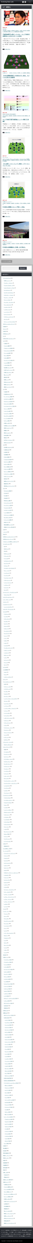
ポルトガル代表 (8, 1070)
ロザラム (6, 739)
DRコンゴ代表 (8, 1085)
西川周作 (6, 31)
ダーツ (4, 679)
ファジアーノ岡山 (8, 413)
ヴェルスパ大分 (7, 507)
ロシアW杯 (6, 1143)
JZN (4, 529)
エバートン (6, 756)
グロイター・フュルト (8, 295)
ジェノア (6, 635)
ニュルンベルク (7, 307)
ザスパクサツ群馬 (8, 403)
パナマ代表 (6, 996)
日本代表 (4, 28)
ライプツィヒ (7, 838)
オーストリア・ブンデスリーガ (9, 592)
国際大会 (5, 1012)
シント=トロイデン (8, 606)
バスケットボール (8, 676)
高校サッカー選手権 (7, 1179)
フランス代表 (7, 1063)
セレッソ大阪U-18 (8, 1196)
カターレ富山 (7, 464)
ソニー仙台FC (7, 512)
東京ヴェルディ (7, 432)
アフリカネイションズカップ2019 (11, 1083)
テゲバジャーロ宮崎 (8, 515)
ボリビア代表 (7, 1141)
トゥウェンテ (7, 573)
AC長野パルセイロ (8, 447)
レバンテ (6, 906)
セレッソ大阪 (7, 408)
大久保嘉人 (17, 203)
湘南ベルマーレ (7, 384)
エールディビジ (6, 544)
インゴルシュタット (8, 800)
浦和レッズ (6, 379)
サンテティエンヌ (8, 921)
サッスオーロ (7, 631)
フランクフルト (7, 824)
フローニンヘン (7, 580)
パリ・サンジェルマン (8, 933)
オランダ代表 (7, 1032)
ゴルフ (5, 672)
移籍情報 (5, 1162)
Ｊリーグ (6, 157)
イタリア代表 (7, 1020)
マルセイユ (6, 938)
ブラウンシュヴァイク (8, 316)
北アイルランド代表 (8, 1003)
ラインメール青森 (8, 519)
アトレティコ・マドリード (9, 853)
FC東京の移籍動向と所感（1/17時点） (14, 247)
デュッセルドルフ (8, 304)
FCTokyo (15, 72)
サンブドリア (7, 633)
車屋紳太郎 (16, 31)
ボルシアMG (6, 834)
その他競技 (5, 669)
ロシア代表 (7, 1073)
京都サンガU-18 (7, 1199)
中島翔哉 (4, 30)
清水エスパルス (7, 382)
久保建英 (24, 72)
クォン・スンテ (6, 158)
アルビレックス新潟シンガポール (10, 541)
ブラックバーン (7, 722)
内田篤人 (17, 30)
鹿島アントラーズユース (9, 1223)
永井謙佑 (26, 243)
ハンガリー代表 (8, 1058)
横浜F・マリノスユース (9, 1213)
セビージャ (6, 867)
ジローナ (6, 865)
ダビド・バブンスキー (14, 158)
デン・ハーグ (7, 570)
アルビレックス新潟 (8, 348)
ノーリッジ (6, 705)
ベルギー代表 (7, 1066)
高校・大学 (5, 1172)
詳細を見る (7, 49)
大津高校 (6, 1203)
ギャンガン (6, 918)
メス (5, 940)
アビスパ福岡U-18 (8, 1186)
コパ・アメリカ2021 (8, 1116)
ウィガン (6, 691)
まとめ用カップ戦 (7, 848)
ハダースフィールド (8, 718)
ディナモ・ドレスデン (8, 302)
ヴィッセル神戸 (7, 353)
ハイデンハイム (7, 309)
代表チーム (5, 957)
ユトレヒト (6, 587)
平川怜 (21, 203)
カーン (5, 916)
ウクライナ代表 (8, 1027)
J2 (3, 389)
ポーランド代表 (8, 1068)
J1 (6, 72)
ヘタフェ (6, 884)
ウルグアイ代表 (8, 1121)
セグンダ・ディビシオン (8, 609)
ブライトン (6, 720)
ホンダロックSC (7, 517)
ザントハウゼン (7, 299)
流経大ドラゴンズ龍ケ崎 (9, 527)
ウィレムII (6, 558)
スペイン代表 (7, 1044)
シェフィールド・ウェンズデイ (10, 698)
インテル (6, 616)
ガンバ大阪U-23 (7, 466)
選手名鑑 (5, 1167)
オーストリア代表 (8, 1029)
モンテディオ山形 (8, 415)
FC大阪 (5, 495)
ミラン (5, 657)
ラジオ (4, 908)
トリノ (5, 638)
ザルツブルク (7, 594)
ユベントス (6, 660)
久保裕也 (9, 30)
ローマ (5, 664)
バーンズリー (7, 715)
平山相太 (17, 243)
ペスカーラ (6, 652)
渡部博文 (17, 159)
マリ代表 (7, 1109)
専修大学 (6, 1177)
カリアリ (6, 623)
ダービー (6, 701)
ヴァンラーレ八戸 (8, 502)
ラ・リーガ (5, 851)
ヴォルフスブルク (8, 802)
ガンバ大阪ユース (8, 1191)
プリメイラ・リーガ (7, 742)
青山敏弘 (21, 31)
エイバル (6, 860)
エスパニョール (7, 863)
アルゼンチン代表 (8, 1119)
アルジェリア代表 (8, 1087)
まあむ (4, 843)
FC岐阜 (5, 391)
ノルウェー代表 (7, 993)
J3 (3, 444)
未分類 (4, 1150)
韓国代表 (6, 1008)
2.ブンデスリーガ (7, 278)
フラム (5, 725)
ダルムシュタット (8, 812)
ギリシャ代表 (7, 976)
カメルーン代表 (8, 1095)
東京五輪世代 (13, 114)
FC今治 (5, 493)
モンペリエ (6, 945)
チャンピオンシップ (7, 681)
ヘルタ (5, 829)
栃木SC (5, 478)
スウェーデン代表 (8, 1039)
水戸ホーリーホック (8, 440)
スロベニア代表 (7, 988)
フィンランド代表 (8, 1061)
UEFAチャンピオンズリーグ (9, 536)
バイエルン (6, 817)
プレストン (6, 730)
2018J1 (10, 72)
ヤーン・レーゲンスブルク (9, 321)
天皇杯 (4, 1145)
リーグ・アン (6, 911)
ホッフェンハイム (8, 831)
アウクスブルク (7, 797)
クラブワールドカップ (8, 597)
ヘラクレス (6, 585)
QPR (5, 684)
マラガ (5, 887)
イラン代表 (6, 966)
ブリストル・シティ (8, 727)
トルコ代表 (7, 1056)
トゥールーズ (7, 925)
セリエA (5, 611)
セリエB (5, 667)
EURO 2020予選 (7, 1078)
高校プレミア (6, 1182)
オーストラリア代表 (8, 969)
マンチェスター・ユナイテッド (10, 783)
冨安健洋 (10, 115)
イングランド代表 (8, 1022)
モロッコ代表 (7, 1111)
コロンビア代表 (8, 1126)
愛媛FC (5, 430)
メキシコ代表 (7, 1000)
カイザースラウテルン (8, 292)
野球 (4, 1170)
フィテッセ (6, 575)
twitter (23, 2)
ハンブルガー (7, 819)
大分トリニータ (7, 476)
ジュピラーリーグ (7, 604)
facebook (25, 2)
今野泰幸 (13, 30)
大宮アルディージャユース (9, 1201)
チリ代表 (7, 1128)
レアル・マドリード (8, 901)
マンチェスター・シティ (9, 780)
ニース (5, 930)
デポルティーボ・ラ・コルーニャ (11, 872)
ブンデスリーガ (6, 795)
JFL (4, 488)
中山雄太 (6, 115)
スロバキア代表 (8, 1046)
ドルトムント (7, 814)
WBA (5, 749)
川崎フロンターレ (8, 372)
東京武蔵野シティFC (8, 524)
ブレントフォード (8, 732)
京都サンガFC (7, 423)
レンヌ (5, 952)
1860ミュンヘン (7, 280)
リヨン (5, 950)
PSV (5, 551)
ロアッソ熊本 (7, 420)
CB (3, 115)
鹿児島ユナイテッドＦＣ (9, 486)
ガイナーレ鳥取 (7, 461)
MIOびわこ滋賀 (7, 500)
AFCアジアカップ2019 (9, 1015)
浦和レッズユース (8, 1215)
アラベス (6, 855)
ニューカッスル (7, 703)
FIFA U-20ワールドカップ (8, 338)
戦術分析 (6, 846)
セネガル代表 (7, 1102)
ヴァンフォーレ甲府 (8, 350)
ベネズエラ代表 (8, 1136)
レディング (6, 737)
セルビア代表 (7, 991)
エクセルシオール (8, 560)
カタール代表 (7, 971)
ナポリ (5, 640)
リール (5, 947)
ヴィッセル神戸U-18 (8, 1189)
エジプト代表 (7, 1090)
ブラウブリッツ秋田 (8, 473)
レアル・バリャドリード (9, 896)
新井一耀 (4, 159)
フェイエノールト (8, 577)
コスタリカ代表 (7, 979)
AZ (4, 546)
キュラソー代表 (7, 974)
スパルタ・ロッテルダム (9, 568)
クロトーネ (6, 628)
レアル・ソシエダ (8, 894)
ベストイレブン (22, 158)
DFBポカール (6, 333)
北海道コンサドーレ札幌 (9, 425)
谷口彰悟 (21, 159)
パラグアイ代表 (8, 1131)
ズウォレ (6, 565)
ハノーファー (7, 312)
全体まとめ (5, 1010)
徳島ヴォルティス (8, 428)
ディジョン (6, 923)
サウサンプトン (7, 761)
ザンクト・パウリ (8, 297)
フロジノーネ (7, 650)
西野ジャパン (11, 31)
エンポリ (6, 621)
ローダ (5, 590)
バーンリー (6, 773)
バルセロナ (6, 875)
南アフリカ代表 (8, 1114)
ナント (5, 928)
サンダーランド (7, 763)
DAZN (4, 331)
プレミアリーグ (6, 747)
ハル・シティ (7, 776)
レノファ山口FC (7, 418)
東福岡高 (6, 1208)
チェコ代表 (7, 1049)
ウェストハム (7, 754)
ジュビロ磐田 (7, 362)
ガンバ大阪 (6, 355)
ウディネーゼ (7, 618)
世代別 (4, 114)
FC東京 (4, 72)
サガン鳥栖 (6, 357)
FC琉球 (5, 452)
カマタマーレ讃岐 (8, 399)
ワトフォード (7, 793)
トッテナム (6, 771)
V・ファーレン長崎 (8, 396)
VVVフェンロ (7, 553)
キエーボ (6, 626)
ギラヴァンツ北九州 (8, 401)
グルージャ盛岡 (7, 469)
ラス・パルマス (7, 892)
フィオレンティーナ (8, 647)
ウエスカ (6, 858)
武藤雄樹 (13, 159)
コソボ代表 (6, 981)
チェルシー (6, 768)
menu (30, 1)
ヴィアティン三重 (8, 505)
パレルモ (6, 645)
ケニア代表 (7, 1097)
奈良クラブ (6, 522)
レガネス (6, 904)
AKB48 (4, 326)
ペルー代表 (7, 1138)
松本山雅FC (6, 435)
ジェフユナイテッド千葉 (9, 406)
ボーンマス (6, 778)
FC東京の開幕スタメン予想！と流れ (14, 207)
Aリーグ (5, 328)
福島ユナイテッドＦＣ (8, 481)
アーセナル (6, 751)
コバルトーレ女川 (8, 510)
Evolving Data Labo (11, 1240)
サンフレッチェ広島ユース (9, 1194)
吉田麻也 (15, 115)
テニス (5, 674)
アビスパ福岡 (7, 345)
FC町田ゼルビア (7, 394)
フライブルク (7, 821)
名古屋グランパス (8, 367)
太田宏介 (13, 243)
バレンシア (6, 877)
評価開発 (5, 1165)
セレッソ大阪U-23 (8, 471)
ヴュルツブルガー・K (8, 285)
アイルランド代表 (8, 962)
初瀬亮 (27, 158)
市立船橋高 (6, 1206)
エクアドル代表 (8, 1124)
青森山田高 (6, 1220)
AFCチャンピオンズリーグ (8, 324)
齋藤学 (5, 161)
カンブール (6, 563)
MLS (4, 534)
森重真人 (28, 72)
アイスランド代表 (8, 959)
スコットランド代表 (9, 1041)
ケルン (5, 805)
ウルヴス (6, 693)
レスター (6, 790)
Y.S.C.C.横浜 (6, 457)
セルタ (5, 870)
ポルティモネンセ (8, 744)
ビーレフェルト (7, 314)
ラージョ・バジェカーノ (9, 889)
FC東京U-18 (6, 1184)
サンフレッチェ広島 (8, 360)
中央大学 (6, 1174)
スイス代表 (7, 1037)
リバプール (6, 788)
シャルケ (6, 807)
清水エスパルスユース (8, 1218)
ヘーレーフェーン (8, 582)
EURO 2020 (6, 1017)
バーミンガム (7, 713)
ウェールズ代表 (8, 1025)
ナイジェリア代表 (8, 1107)
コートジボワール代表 (9, 1099)
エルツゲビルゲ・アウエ (9, 287)
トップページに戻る (7, 261)
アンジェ (6, 913)
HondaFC (6, 498)
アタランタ (6, 614)
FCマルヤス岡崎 (7, 490)
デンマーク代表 (8, 1051)
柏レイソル (6, 374)
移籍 (4, 1160)
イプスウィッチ (7, 689)
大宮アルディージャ (8, 370)
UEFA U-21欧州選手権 (8, 1080)
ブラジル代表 (7, 1133)
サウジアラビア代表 (8, 983)
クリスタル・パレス (8, 759)
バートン (6, 710)
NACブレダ (6, 548)
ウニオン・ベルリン (8, 283)
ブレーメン (6, 826)
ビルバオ (6, 882)
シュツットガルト (8, 809)
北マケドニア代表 (8, 1075)
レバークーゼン (7, 841)
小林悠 (21, 30)
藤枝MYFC (6, 483)
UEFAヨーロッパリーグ (8, 539)
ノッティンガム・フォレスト (10, 708)
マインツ (6, 836)
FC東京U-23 (6, 449)
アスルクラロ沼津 (8, 459)
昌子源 (22, 115)
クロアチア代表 (8, 1034)
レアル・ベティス (8, 899)
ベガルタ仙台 (7, 365)
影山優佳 (5, 1148)
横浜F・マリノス (6, 1155)
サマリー (5, 602)
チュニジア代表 (8, 1104)
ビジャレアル (7, 880)
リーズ (5, 735)
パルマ (5, 643)
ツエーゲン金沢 (7, 411)
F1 (3, 336)
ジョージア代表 (7, 986)
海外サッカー (6, 1157)
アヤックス (6, 556)
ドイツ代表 (7, 1054)
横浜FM (5, 377)
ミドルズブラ (7, 785)
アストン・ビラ (7, 686)
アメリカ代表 (7, 964)
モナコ (5, 942)
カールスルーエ (7, 290)
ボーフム (6, 319)
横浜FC (5, 437)
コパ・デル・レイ (7, 599)
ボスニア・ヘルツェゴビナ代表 (10, 998)
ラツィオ (6, 662)
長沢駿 (25, 159)
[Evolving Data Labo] (7, 2)
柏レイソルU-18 (7, 1211)
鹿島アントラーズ (8, 387)
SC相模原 (6, 454)
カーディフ (6, 696)
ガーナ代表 (7, 1092)
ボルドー (6, 935)
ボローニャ (6, 655)
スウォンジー (7, 766)
